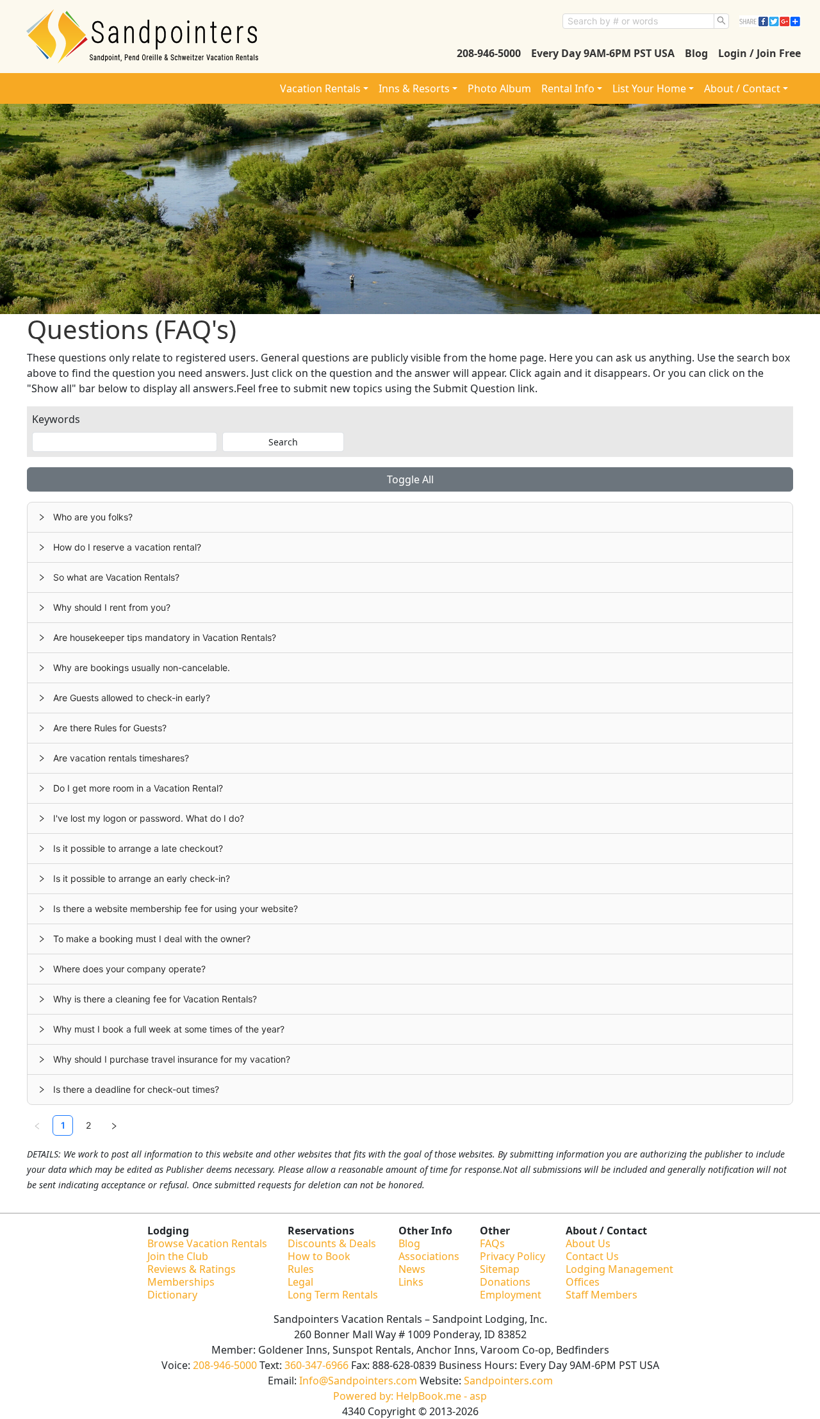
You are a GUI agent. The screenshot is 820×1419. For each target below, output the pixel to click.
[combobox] (638, 21)
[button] (410, 517)
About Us (588, 1243)
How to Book (319, 1256)
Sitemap (500, 1269)
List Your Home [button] (649, 88)
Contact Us (592, 1256)
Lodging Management (619, 1269)
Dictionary (172, 1295)
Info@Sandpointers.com (358, 1380)
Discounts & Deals (332, 1243)
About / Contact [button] (742, 88)
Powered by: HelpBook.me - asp (410, 1396)
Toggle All (410, 479)
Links (410, 1282)
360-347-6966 (316, 1365)
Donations (505, 1282)
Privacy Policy (512, 1256)
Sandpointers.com (508, 1380)
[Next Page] (114, 1125)
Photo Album (499, 88)
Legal (300, 1282)
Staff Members (601, 1295)
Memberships (181, 1282)
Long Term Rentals (333, 1295)
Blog (696, 53)
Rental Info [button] (567, 88)
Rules (301, 1269)
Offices (583, 1282)
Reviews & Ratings (191, 1269)
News (411, 1269)
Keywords (56, 419)
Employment (510, 1295)
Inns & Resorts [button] (414, 88)
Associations (428, 1256)
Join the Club (177, 1256)
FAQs (492, 1243)
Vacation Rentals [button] (320, 88)
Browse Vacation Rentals (207, 1243)
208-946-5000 (489, 53)
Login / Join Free (759, 53)
